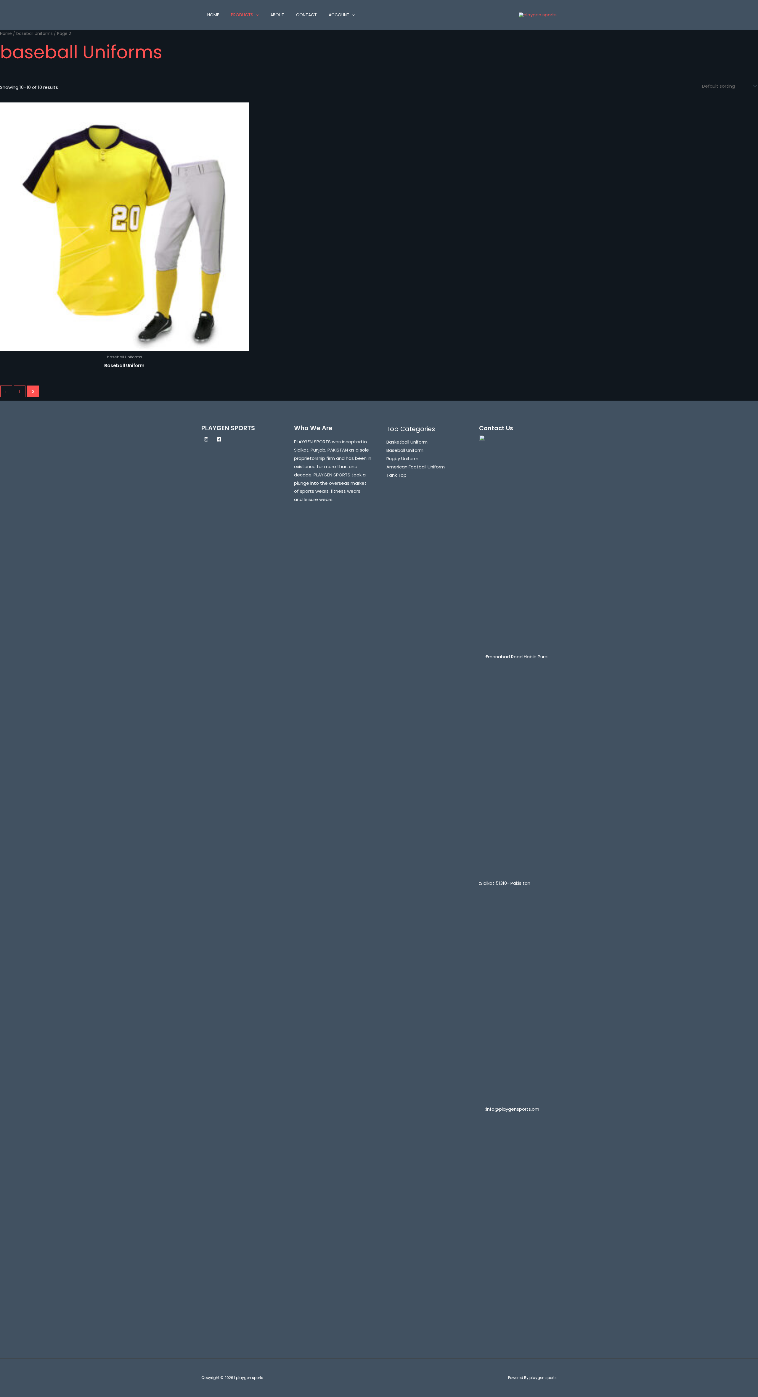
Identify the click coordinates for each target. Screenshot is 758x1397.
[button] (255, 15)
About (277, 15)
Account (339, 15)
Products (242, 15)
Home (213, 15)
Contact (306, 15)
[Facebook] (219, 439)
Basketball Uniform (407, 442)
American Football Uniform (415, 467)
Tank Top (396, 475)
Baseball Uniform (404, 450)
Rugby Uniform (402, 458)
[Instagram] (206, 439)
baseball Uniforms (34, 33)
